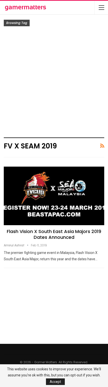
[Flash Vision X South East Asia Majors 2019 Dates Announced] (54, 196)
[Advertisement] (54, 83)
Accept (55, 382)
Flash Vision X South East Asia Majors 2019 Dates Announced (54, 234)
